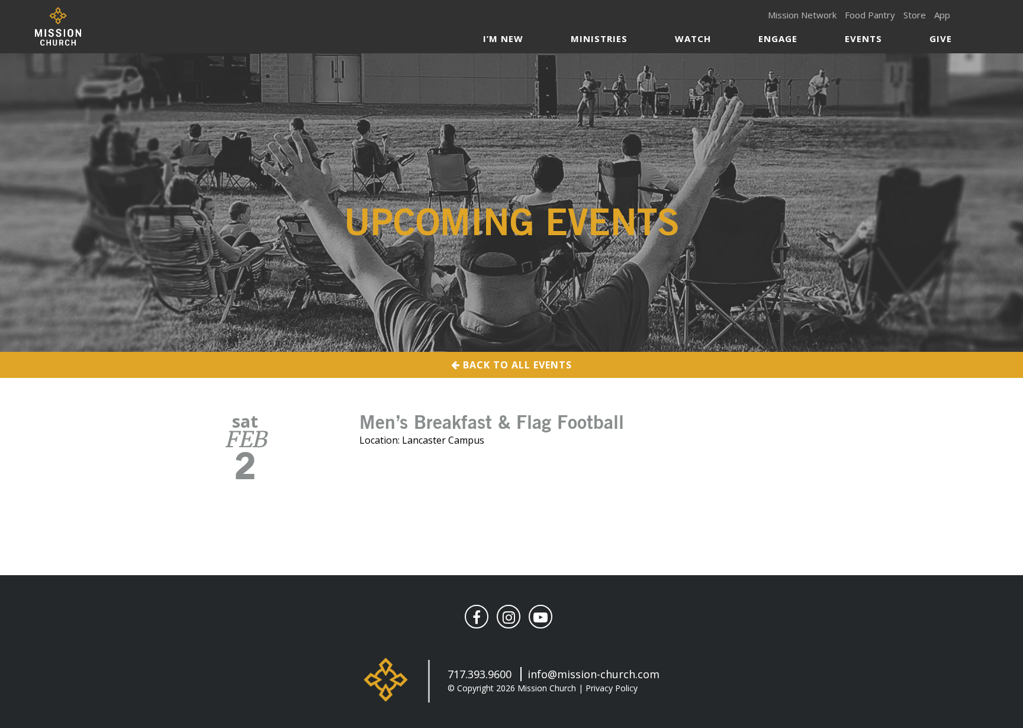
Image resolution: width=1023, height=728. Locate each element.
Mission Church (58, 26)
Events (863, 38)
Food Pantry (870, 15)
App (942, 15)
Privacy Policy (612, 688)
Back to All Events (516, 364)
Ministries (599, 38)
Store (914, 15)
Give (940, 38)
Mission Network (802, 15)
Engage (777, 38)
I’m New (503, 38)
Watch (693, 38)
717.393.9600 (479, 674)
